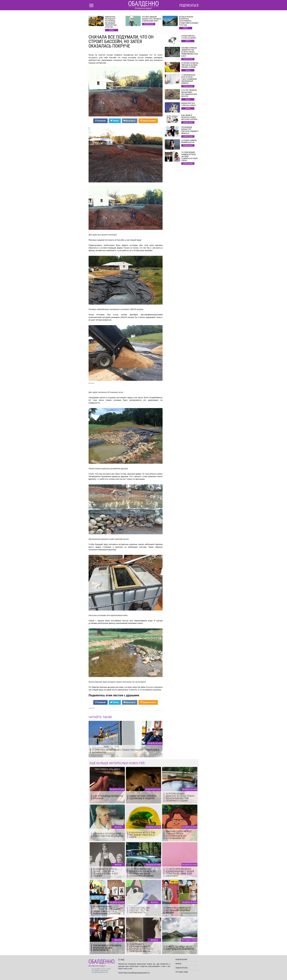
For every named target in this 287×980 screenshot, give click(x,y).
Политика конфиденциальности (133, 973)
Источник (92, 708)
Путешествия (181, 972)
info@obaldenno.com (100, 972)
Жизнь (178, 963)
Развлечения (181, 959)
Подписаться (188, 5)
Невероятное (181, 968)
